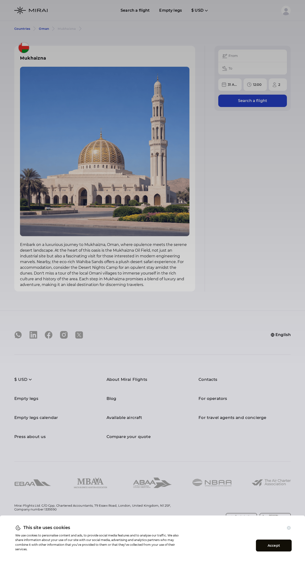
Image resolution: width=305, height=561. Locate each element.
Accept (274, 545)
